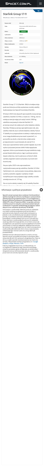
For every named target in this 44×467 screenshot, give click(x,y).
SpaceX (21, 62)
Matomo (16, 243)
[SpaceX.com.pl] (18, 3)
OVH (21, 243)
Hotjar (11, 243)
